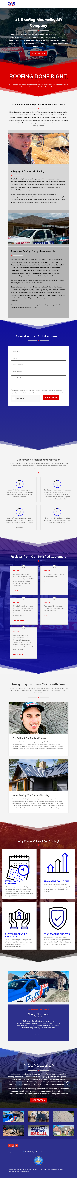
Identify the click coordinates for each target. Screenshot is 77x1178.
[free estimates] (63, 1136)
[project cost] (38, 1136)
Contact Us (38, 53)
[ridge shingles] (13, 1122)
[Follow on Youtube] (16, 1145)
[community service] (38, 1122)
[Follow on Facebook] (9, 1145)
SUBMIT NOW (51, 397)
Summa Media (20, 1152)
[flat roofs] (13, 1136)
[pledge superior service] (63, 1122)
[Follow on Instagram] (12, 1145)
